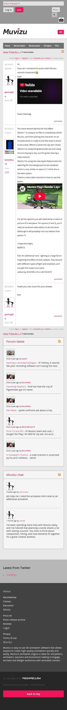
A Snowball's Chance (17, 454)
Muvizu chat (15, 475)
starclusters (23, 492)
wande (22, 521)
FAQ (57, 45)
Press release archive (14, 619)
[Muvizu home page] (15, 30)
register (25, 58)
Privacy (6, 633)
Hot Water (11, 410)
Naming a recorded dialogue (21, 362)
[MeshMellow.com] (31, 678)
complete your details (41, 58)
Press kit (7, 615)
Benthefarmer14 (28, 427)
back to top (33, 694)
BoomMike (26, 382)
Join (19, 9)
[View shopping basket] (61, 19)
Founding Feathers (16, 386)
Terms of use (10, 637)
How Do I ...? (15, 52)
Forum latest (15, 341)
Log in (8, 9)
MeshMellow (9, 597)
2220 (7, 172)
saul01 (24, 359)
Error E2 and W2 (15, 431)
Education (8, 605)
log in (17, 58)
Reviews (7, 623)
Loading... (11, 574)
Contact (7, 601)
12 (11, 100)
